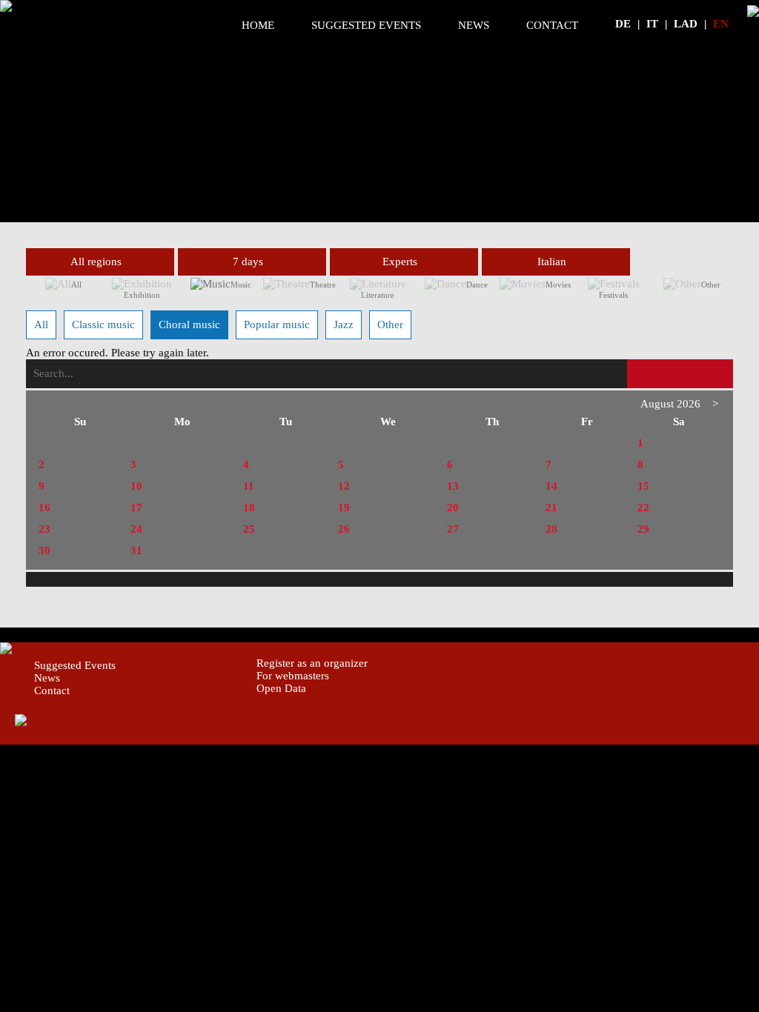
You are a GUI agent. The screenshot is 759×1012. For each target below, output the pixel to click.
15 (643, 486)
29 (643, 529)
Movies (558, 284)
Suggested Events (366, 25)
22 (643, 507)
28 (551, 529)
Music (241, 284)
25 (249, 529)
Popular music (277, 324)
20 (453, 507)
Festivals (613, 294)
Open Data (281, 688)
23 (44, 529)
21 (551, 507)
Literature (377, 294)
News (473, 25)
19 (344, 507)
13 (453, 486)
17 (136, 507)
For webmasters (292, 676)
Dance (477, 284)
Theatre (323, 284)
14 (551, 486)
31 (136, 550)
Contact (552, 25)
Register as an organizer (312, 663)
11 (248, 486)
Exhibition (142, 294)
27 (453, 529)
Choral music (189, 324)
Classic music (103, 324)
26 (344, 529)
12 (344, 486)
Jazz (344, 324)
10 (136, 486)
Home (258, 25)
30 (44, 550)
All (76, 284)
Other (710, 284)
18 (249, 507)
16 (44, 507)
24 (136, 529)
